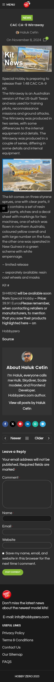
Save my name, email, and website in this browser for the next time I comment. (26, 559)
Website (8, 540)
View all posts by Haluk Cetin (27, 405)
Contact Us (11, 647)
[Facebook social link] (5, 424)
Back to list (27, 438)
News (27, 17)
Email (7, 526)
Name (8, 513)
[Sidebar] (4, 208)
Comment (11, 477)
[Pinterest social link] (20, 424)
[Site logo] (27, 4)
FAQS (7, 662)
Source (8, 339)
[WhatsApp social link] (35, 424)
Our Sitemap (12, 654)
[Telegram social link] (43, 424)
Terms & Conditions (17, 640)
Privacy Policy (13, 633)
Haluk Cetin (29, 32)
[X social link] (13, 424)
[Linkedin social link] (28, 424)
